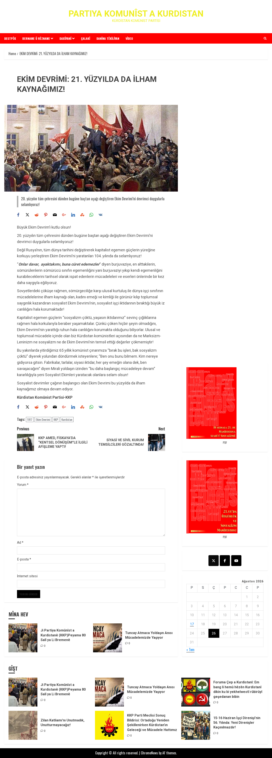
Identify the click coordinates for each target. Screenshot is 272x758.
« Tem (190, 649)
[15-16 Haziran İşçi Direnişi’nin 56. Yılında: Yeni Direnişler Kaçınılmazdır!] (195, 725)
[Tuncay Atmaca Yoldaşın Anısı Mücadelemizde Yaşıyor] (107, 637)
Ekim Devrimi (43, 419)
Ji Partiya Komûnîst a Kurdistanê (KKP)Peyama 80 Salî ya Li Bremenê (63, 635)
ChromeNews (149, 752)
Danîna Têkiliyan (107, 38)
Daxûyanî (65, 38)
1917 (29, 419)
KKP (56, 419)
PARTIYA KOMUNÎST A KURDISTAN (136, 14)
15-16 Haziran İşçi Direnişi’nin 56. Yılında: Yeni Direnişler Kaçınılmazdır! (236, 723)
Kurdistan (66, 419)
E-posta (24, 559)
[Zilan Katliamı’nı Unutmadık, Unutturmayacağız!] (22, 725)
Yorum (22, 485)
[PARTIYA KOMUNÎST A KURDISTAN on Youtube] (236, 560)
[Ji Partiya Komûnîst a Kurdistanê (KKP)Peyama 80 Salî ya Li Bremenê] (22, 637)
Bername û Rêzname (36, 38)
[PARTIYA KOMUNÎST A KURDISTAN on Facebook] (225, 560)
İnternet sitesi (27, 576)
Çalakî (85, 38)
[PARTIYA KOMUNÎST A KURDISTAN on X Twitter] (213, 560)
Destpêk (10, 38)
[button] (265, 38)
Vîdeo (129, 38)
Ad (20, 542)
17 (192, 624)
